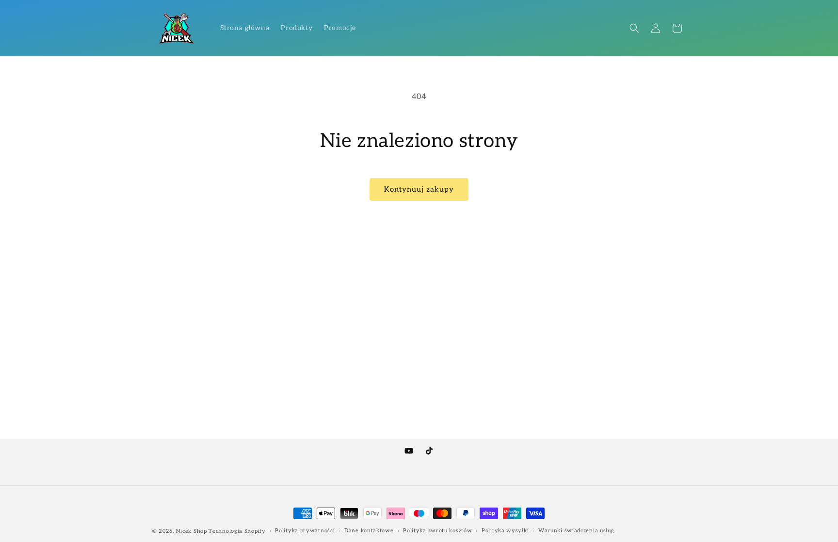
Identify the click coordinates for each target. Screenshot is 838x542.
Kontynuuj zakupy (419, 189)
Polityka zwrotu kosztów (437, 530)
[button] (634, 28)
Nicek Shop (191, 531)
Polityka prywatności (305, 530)
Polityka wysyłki (505, 530)
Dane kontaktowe (369, 530)
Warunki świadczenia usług (576, 530)
